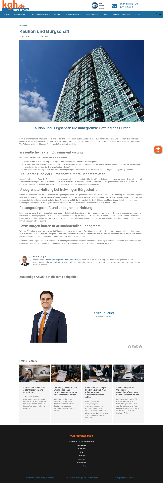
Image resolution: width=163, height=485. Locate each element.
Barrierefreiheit (81, 462)
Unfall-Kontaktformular (121, 14)
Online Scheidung (92, 14)
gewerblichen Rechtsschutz (68, 260)
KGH (68, 243)
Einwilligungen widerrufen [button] (123, 478)
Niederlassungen (72, 14)
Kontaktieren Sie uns (129, 4)
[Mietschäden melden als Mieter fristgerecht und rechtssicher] (34, 373)
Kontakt (137, 14)
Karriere (106, 14)
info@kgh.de (81, 448)
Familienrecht (50, 260)
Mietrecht (23, 26)
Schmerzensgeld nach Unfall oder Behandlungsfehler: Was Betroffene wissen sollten (127, 391)
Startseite (6, 14)
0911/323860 (126, 7)
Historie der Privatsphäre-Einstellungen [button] (81, 478)
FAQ (81, 452)
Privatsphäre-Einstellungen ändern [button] (39, 478)
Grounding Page (81, 466)
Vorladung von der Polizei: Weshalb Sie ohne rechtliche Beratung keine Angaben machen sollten (65, 391)
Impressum (81, 459)
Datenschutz (81, 455)
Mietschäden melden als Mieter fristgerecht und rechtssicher (34, 389)
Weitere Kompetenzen (39, 14)
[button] (20, 14)
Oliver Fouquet (103, 313)
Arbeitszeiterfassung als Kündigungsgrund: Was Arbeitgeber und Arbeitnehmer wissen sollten (96, 392)
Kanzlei (57, 14)
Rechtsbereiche (19, 14)
